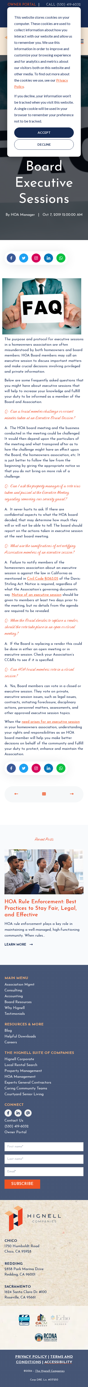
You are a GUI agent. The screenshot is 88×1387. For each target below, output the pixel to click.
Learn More (19, 945)
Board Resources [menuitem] (18, 1002)
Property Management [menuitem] (23, 1071)
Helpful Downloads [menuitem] (20, 1036)
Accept (44, 132)
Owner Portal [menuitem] (15, 1132)
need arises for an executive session (51, 722)
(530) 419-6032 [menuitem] (17, 1126)
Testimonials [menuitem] (15, 1014)
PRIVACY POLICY (31, 1357)
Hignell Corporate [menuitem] (19, 1059)
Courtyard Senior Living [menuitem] (24, 1094)
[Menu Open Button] (81, 41)
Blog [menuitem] (8, 1031)
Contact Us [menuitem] (14, 1120)
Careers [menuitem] (11, 1042)
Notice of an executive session (36, 595)
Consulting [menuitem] (13, 990)
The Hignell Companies (50, 1371)
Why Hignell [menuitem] (15, 1008)
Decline (44, 144)
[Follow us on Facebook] (8, 1113)
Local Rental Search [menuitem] (21, 1065)
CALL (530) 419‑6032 (63, 5)
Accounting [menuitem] (14, 996)
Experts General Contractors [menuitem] (28, 1082)
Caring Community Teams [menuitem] (26, 1088)
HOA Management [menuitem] (20, 1077)
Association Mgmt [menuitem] (20, 984)
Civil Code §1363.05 (42, 579)
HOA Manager (23, 215)
